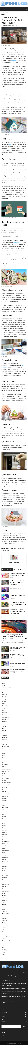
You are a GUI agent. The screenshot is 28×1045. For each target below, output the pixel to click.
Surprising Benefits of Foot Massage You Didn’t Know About (17, 575)
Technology (5, 925)
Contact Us (4, 1035)
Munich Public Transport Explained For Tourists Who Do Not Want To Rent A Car (13, 997)
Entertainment (6, 769)
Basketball (5, 696)
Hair (3, 814)
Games (4, 805)
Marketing (4, 848)
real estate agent (17, 242)
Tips (3, 929)
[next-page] (5, 617)
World (3, 952)
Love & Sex (5, 843)
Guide (3, 812)
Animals (4, 690)
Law (3, 839)
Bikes (3, 703)
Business (4, 712)
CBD (3, 728)
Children (4, 733)
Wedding (4, 950)
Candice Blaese (4, 638)
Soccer (4, 909)
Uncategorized (6, 941)
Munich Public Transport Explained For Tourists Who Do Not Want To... (17, 663)
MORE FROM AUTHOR (19, 569)
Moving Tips (5, 861)
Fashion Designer (6, 782)
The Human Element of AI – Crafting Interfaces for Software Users (18, 656)
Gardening (5, 807)
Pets (3, 882)
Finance (4, 789)
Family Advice (5, 778)
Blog (3, 708)
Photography (5, 884)
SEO (3, 898)
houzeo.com (14, 60)
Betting (4, 701)
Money (4, 855)
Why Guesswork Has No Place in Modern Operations (13, 988)
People (4, 879)
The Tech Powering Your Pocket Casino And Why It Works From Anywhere (13, 984)
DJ (2, 762)
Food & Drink (5, 794)
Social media (5, 916)
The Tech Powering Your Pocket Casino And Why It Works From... (12, 636)
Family (4, 776)
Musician (4, 866)
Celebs (4, 730)
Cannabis (4, 721)
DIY (3, 760)
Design (4, 757)
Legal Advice (5, 841)
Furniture (4, 798)
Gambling (4, 800)
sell (8, 550)
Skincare (4, 907)
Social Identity (5, 911)
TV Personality (5, 936)
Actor (3, 683)
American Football (6, 687)
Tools (3, 931)
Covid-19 (4, 744)
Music (3, 864)
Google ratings (11, 497)
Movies (4, 859)
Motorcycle (5, 857)
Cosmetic (4, 742)
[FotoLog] (14, 3)
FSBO (15, 548)
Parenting (4, 877)
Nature (4, 868)
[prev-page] (2, 617)
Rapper (4, 889)
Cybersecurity (5, 751)
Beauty (4, 699)
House (19, 548)
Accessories (5, 681)
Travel (3, 934)
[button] (2, 9)
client (12, 548)
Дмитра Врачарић (7, 25)
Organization (5, 875)
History (4, 818)
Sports (4, 918)
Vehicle (4, 943)
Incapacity (4, 830)
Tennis (4, 927)
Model (4, 852)
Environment (5, 771)
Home (2, 12)
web (3, 947)
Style (3, 922)
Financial (4, 791)
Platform (4, 550)
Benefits (7, 548)
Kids (3, 837)
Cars (3, 724)
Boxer (3, 710)
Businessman (5, 717)
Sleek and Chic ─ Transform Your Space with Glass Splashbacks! (18, 582)
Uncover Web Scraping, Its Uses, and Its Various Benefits (17, 597)
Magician (4, 846)
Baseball (4, 694)
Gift (3, 809)
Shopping (4, 900)
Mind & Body (5, 850)
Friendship (5, 796)
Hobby (4, 821)
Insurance (4, 834)
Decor (3, 755)
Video (3, 945)
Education (4, 767)
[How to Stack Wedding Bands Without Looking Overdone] (5, 671)
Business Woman (6, 715)
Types (3, 938)
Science (4, 895)
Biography (4, 706)
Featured (4, 787)
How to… (4, 825)
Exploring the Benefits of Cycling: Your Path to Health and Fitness (18, 604)
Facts (3, 773)
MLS (10, 144)
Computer (4, 739)
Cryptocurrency (6, 746)
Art (3, 692)
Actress (4, 685)
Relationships (5, 891)
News (3, 873)
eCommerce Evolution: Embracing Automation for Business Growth (17, 611)
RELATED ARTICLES (7, 569)
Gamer (4, 803)
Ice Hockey (5, 828)
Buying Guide (5, 719)
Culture (4, 748)
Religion (4, 893)
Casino (4, 726)
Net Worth (5, 870)
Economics (5, 764)
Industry (4, 832)
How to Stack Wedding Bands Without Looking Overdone (12, 1001)
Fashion (4, 780)
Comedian (4, 735)
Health (4, 816)
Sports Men (5, 920)
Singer (4, 902)
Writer (4, 954)
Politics (4, 886)
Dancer (4, 753)
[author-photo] (14, 560)
